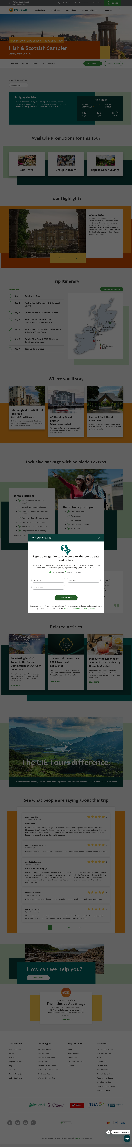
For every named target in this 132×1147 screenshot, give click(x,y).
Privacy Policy (89, 609)
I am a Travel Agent (75, 572)
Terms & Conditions (72, 609)
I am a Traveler (58, 572)
